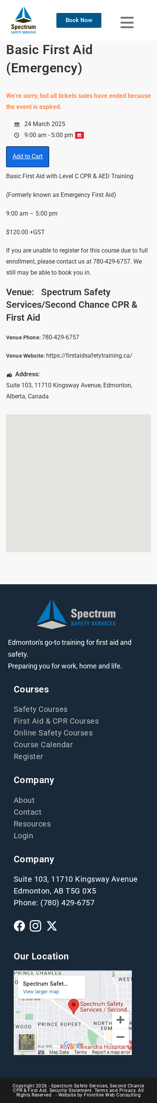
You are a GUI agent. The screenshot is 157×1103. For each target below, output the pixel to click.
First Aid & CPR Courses (56, 721)
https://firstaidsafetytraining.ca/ (89, 355)
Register (28, 756)
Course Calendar (43, 744)
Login (24, 835)
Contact (28, 812)
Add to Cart (28, 156)
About (24, 800)
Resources (32, 823)
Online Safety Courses (53, 732)
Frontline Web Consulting (112, 1095)
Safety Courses (41, 709)
